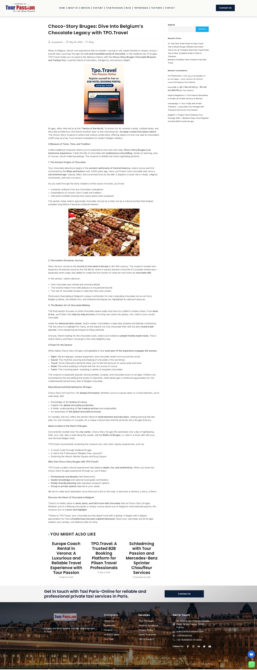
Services (85, 8)
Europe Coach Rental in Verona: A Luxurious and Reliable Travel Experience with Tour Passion (66, 558)
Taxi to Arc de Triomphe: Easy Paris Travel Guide (188, 50)
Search (171, 25)
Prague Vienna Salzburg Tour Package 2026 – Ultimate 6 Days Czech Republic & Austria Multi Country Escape (188, 118)
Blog (128, 8)
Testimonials (141, 8)
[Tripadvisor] (198, 646)
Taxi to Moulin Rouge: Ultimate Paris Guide (185, 47)
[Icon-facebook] (187, 646)
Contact (170, 8)
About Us (73, 8)
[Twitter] (204, 646)
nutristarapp (173, 103)
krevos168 (172, 87)
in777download (174, 76)
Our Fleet (98, 8)
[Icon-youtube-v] (209, 646)
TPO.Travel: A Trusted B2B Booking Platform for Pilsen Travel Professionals (104, 555)
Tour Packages (114, 8)
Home (62, 8)
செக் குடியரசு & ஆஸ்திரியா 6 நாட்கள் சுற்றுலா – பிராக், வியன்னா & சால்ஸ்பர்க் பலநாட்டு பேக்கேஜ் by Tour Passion (186, 79)
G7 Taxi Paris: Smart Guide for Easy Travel (185, 43)
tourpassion (57, 42)
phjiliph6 (171, 115)
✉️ (251, 654)
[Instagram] (193, 646)
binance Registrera (176, 95)
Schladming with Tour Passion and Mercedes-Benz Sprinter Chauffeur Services (142, 558)
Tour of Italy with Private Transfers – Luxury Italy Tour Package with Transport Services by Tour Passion (186, 106)
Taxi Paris (156, 8)
